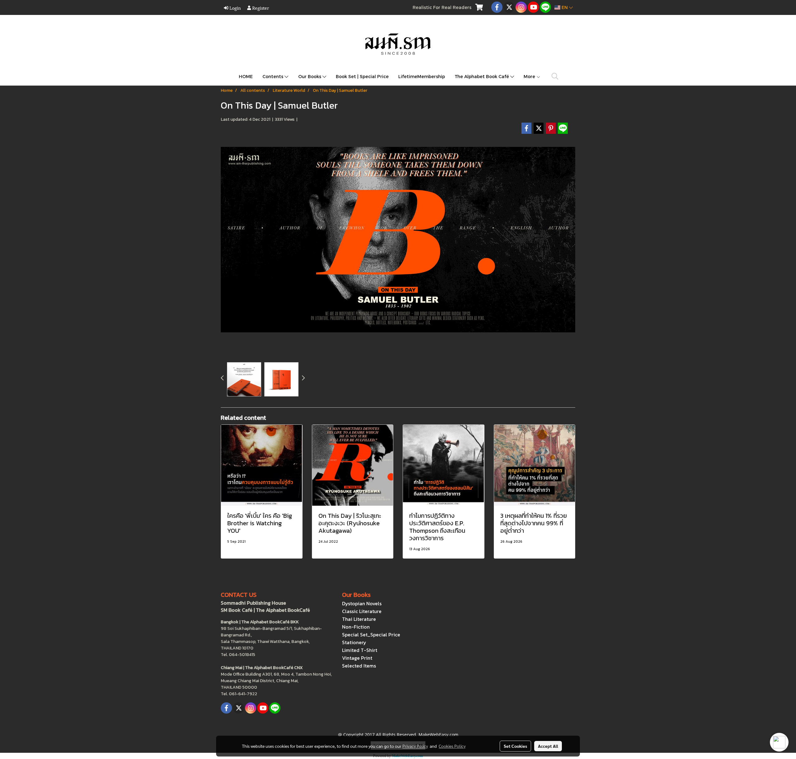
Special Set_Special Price (371, 634)
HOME (246, 76)
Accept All (548, 746)
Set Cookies (515, 746)
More (530, 76)
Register (260, 7)
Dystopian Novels (362, 603)
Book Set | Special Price (362, 76)
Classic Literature (362, 611)
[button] (555, 76)
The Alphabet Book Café (482, 76)
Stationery (354, 642)
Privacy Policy (415, 746)
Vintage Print (357, 658)
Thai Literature (359, 619)
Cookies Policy (452, 746)
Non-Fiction (356, 626)
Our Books (310, 76)
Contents (273, 76)
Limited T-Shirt (359, 650)
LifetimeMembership (421, 76)
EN (564, 7)
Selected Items (359, 665)
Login (234, 7)
